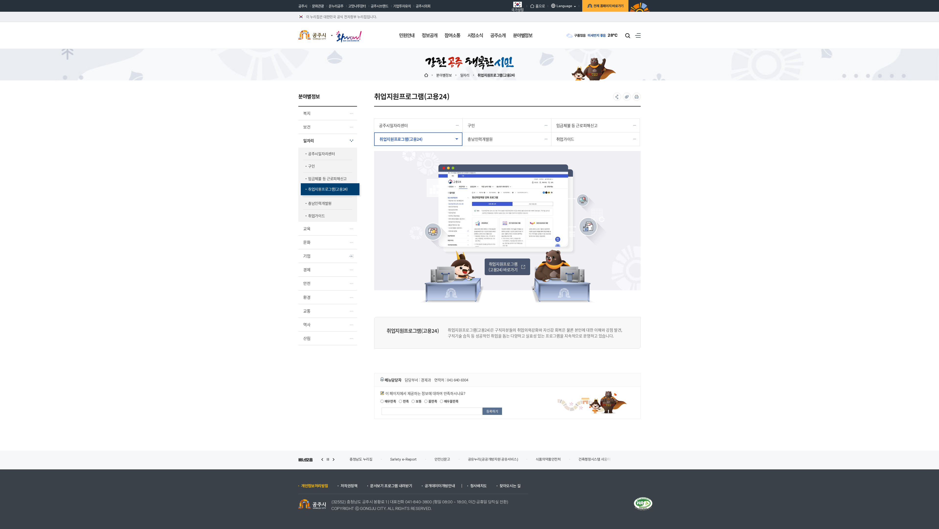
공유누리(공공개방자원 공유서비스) (452, 459)
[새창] (349, 32)
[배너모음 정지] (328, 459)
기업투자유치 (402, 5)
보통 (418, 401)
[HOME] (426, 75)
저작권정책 (349, 486)
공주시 (302, 5)
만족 (405, 401)
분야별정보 (444, 75)
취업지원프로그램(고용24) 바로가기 (503, 266)
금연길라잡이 (597, 459)
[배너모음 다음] (334, 459)
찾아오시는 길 (510, 486)
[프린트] (637, 97)
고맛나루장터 (357, 5)
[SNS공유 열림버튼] (617, 97)
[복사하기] (627, 97)
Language (564, 6)
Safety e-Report (363, 459)
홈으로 (540, 5)
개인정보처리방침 (314, 486)
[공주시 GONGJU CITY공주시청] (312, 35)
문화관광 (318, 5)
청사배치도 (478, 486)
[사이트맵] (638, 35)
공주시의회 (423, 5)
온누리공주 (336, 5)
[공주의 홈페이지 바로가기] (331, 30)
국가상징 (517, 9)
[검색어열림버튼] (628, 35)
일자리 (465, 75)
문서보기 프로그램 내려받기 (391, 486)
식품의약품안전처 (507, 459)
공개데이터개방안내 (440, 486)
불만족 (432, 401)
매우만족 (390, 401)
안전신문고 (402, 459)
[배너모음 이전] (322, 459)
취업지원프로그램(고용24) (496, 75)
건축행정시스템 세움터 (554, 459)
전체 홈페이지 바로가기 (608, 6)
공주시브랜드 (379, 5)
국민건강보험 (633, 459)
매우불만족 (450, 401)
